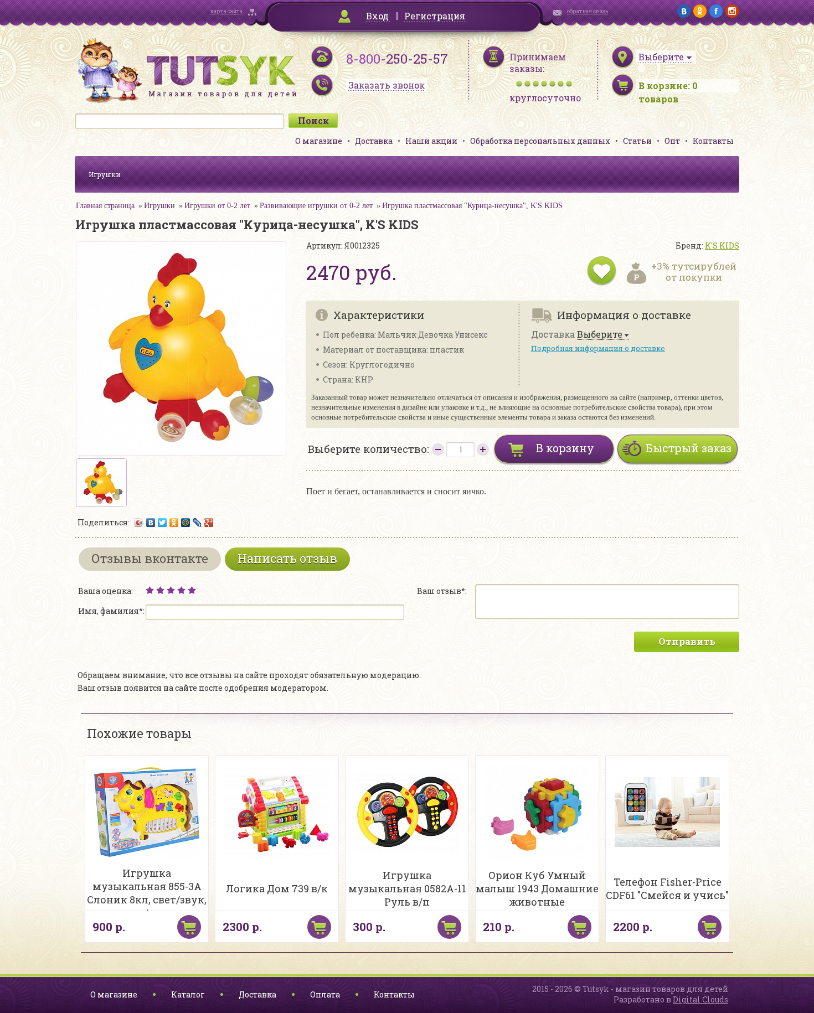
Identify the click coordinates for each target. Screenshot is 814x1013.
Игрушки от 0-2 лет (217, 205)
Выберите (599, 334)
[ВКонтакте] (151, 522)
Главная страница (105, 205)
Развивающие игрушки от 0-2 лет (316, 205)
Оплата (325, 994)
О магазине (318, 141)
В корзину (565, 448)
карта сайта (226, 11)
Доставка (374, 141)
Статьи (637, 141)
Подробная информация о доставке (598, 348)
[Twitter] (162, 522)
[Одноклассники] (174, 522)
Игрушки (105, 174)
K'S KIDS (722, 245)
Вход (377, 16)
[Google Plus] (209, 522)
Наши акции (431, 141)
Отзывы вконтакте (149, 558)
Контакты (713, 141)
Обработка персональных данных (540, 141)
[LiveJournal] (197, 522)
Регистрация (434, 16)
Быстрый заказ (688, 448)
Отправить (686, 641)
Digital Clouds (700, 999)
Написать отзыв (287, 558)
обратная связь (587, 11)
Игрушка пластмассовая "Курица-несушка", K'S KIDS (472, 205)
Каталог (188, 994)
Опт (672, 141)
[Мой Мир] (186, 522)
